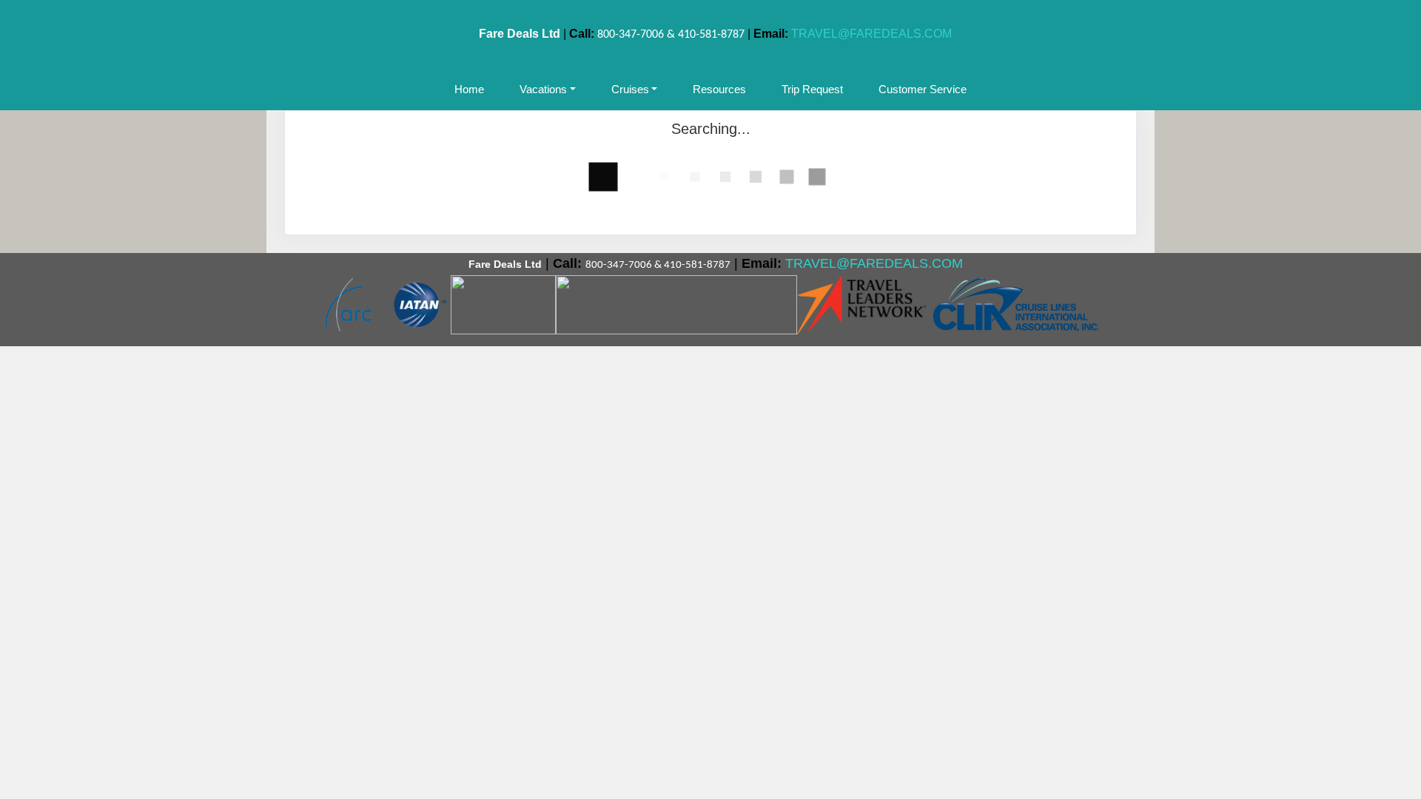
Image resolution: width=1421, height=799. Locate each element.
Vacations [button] (543, 89)
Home (469, 89)
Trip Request (812, 89)
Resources (719, 89)
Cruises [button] (630, 89)
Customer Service (923, 89)
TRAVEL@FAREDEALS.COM (871, 33)
